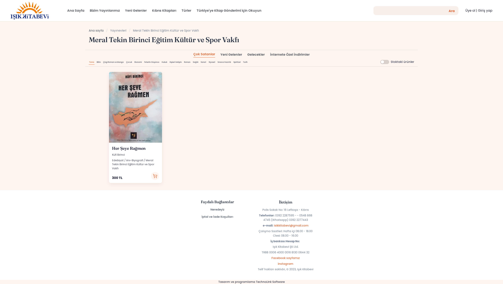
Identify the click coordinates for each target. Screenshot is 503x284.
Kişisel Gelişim (176, 62)
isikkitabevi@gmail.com (291, 225)
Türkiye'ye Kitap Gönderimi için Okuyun (229, 10)
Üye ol (470, 10)
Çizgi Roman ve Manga (113, 62)
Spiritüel (237, 62)
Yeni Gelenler (231, 54)
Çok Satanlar (204, 54)
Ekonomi (138, 62)
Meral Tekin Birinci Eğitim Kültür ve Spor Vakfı (133, 164)
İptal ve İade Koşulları (217, 217)
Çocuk (129, 62)
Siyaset (212, 62)
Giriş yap (485, 10)
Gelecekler (256, 54)
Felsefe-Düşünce (151, 62)
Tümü (91, 62)
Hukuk (164, 62)
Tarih (245, 62)
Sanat (203, 62)
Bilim (99, 62)
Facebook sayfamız (285, 258)
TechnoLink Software (270, 282)
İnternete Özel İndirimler (290, 54)
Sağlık (195, 62)
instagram (285, 264)
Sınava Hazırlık (224, 62)
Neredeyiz (217, 209)
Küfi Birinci (118, 155)
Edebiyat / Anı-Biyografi (127, 160)
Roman (187, 62)
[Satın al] (155, 176)
